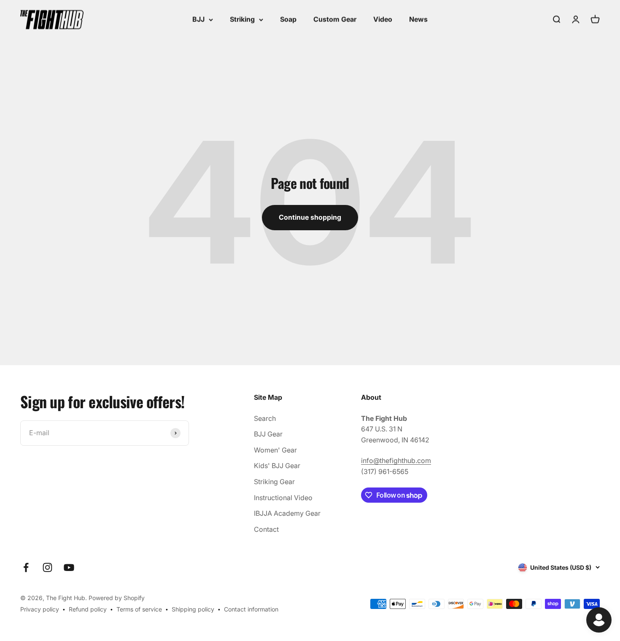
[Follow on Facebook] (26, 567)
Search (265, 418)
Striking (242, 19)
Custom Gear (334, 19)
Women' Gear (275, 450)
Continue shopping (310, 217)
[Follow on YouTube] (69, 567)
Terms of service (139, 609)
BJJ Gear (268, 434)
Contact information (251, 609)
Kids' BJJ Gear (277, 465)
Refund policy (88, 609)
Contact (266, 529)
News (418, 19)
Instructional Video (283, 497)
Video (382, 19)
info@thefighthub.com (396, 460)
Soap (288, 19)
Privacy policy (39, 609)
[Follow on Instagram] (47, 567)
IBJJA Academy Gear (287, 513)
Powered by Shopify (117, 597)
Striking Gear (274, 481)
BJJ (198, 19)
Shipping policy (193, 609)
